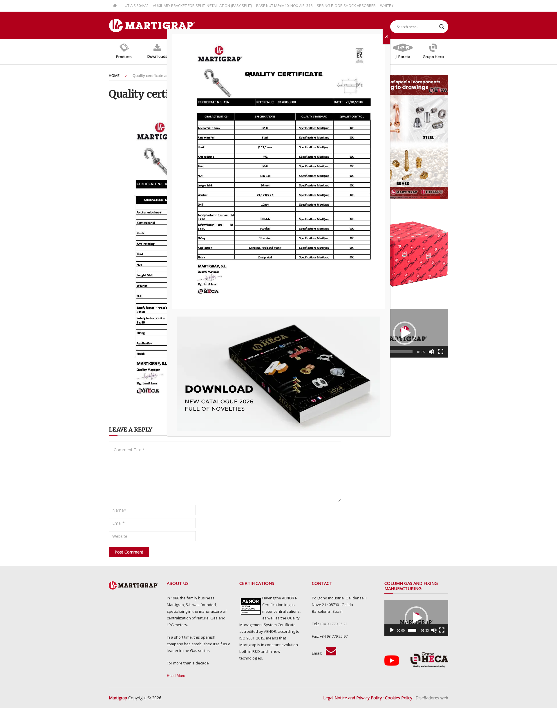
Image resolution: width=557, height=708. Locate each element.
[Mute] (431, 352)
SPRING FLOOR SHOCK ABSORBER (332, 5)
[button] (404, 333)
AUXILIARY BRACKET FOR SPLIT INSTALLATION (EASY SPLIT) (188, 5)
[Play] (392, 630)
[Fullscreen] (441, 352)
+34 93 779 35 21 (334, 623)
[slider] (400, 351)
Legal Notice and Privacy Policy (352, 697)
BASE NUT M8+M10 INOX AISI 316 (270, 5)
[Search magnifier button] (442, 27)
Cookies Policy (398, 697)
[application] (404, 333)
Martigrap (118, 697)
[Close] (386, 36)
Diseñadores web (431, 697)
